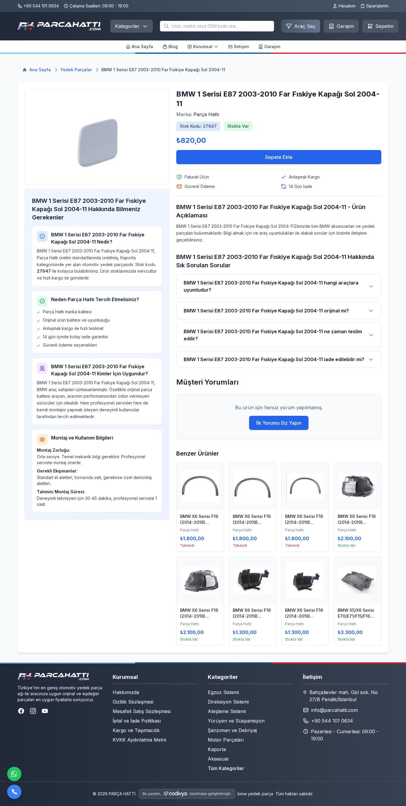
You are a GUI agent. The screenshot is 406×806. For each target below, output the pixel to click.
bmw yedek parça (255, 793)
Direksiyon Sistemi (228, 702)
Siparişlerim (377, 5)
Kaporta (217, 749)
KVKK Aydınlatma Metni (139, 740)
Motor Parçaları (226, 740)
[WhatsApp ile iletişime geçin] (14, 774)
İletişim (241, 46)
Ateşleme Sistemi (227, 711)
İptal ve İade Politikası (137, 721)
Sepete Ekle (278, 157)
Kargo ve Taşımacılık (136, 730)
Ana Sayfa (142, 46)
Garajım (272, 46)
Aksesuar (218, 759)
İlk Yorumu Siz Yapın (278, 423)
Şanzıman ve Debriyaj (232, 730)
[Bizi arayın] (14, 792)
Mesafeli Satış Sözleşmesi (142, 711)
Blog (173, 46)
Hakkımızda (126, 692)
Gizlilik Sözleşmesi (133, 702)
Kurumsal (203, 46)
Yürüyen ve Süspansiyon (236, 721)
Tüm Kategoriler (226, 768)
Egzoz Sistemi (223, 692)
